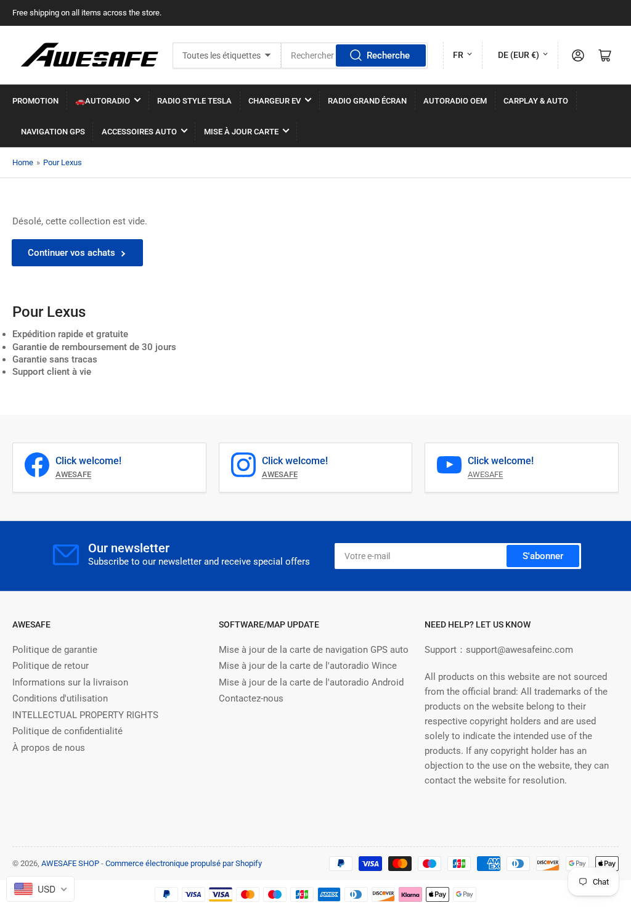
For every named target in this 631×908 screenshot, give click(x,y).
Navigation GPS (53, 131)
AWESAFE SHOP (70, 863)
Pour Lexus (62, 162)
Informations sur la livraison (70, 682)
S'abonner (543, 556)
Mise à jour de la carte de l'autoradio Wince (308, 665)
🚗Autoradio (102, 100)
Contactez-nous (251, 698)
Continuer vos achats (71, 252)
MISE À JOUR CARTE (241, 131)
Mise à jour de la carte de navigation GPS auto (314, 649)
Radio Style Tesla (194, 100)
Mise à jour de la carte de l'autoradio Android (311, 682)
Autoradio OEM (455, 100)
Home (22, 162)
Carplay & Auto (535, 100)
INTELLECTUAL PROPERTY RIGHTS (85, 715)
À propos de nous (48, 747)
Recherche (388, 55)
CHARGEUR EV (274, 100)
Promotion (35, 100)
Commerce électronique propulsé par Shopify (183, 863)
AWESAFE (485, 474)
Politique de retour (50, 665)
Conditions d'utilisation (60, 698)
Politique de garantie (54, 649)
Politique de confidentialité (67, 731)
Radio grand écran (367, 100)
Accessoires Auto (139, 131)
